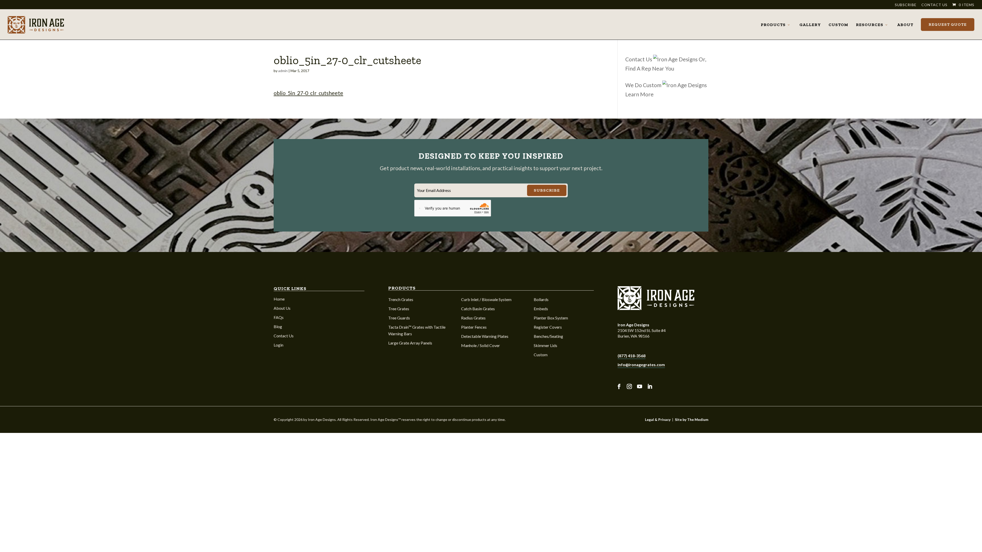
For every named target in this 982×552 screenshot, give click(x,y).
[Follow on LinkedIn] (650, 386)
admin (283, 70)
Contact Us (934, 5)
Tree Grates (398, 308)
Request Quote (948, 24)
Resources (869, 24)
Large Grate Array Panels (410, 342)
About (905, 24)
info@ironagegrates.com (641, 364)
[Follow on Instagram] (629, 386)
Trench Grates (400, 299)
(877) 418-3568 (631, 355)
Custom (838, 24)
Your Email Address (434, 190)
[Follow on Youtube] (639, 386)
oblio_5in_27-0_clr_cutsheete (308, 93)
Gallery (810, 24)
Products (773, 24)
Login (278, 344)
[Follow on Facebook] (619, 386)
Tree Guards (399, 317)
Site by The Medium (691, 419)
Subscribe (906, 5)
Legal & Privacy (658, 419)
